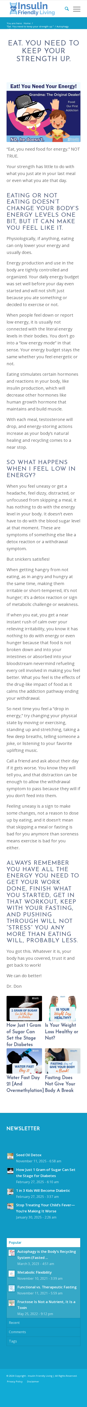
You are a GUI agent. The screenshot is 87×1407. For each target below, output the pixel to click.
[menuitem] (65, 8)
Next (74, 1035)
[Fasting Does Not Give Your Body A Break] (62, 1061)
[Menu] (74, 8)
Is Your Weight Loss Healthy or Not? (61, 1032)
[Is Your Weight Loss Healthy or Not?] (62, 1008)
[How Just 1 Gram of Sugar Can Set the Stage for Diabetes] (24, 1008)
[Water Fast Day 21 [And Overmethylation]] (24, 1061)
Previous (13, 1035)
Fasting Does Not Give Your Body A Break (60, 1084)
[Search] (65, 8)
